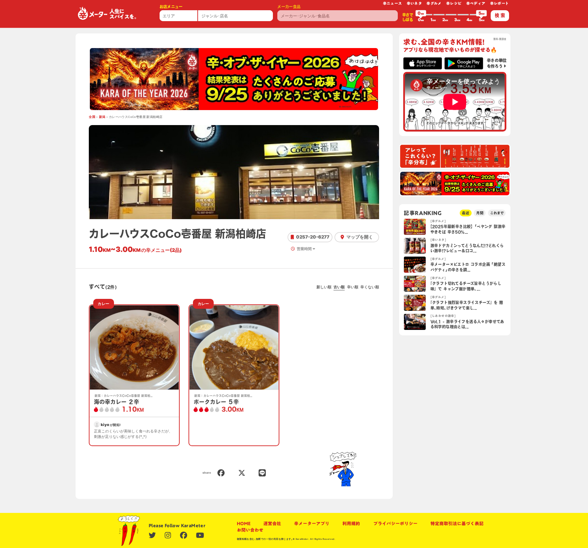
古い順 (339, 287)
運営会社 (272, 523)
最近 (465, 213)
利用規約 (351, 523)
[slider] (421, 14)
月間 (480, 213)
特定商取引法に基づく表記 (457, 523)
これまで (497, 213)
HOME (243, 523)
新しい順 (323, 287)
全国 (92, 117)
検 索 (500, 15)
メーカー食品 (288, 7)
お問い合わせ (250, 530)
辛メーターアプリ (311, 523)
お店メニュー (171, 7)
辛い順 (352, 287)
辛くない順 (369, 287)
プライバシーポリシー (395, 523)
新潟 (102, 117)
